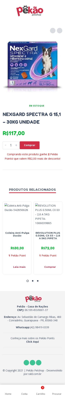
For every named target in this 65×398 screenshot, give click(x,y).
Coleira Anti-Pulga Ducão (17, 234)
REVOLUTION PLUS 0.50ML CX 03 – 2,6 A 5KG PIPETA (48, 235)
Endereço (10, 317)
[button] (28, 281)
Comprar (29, 145)
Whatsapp (22, 327)
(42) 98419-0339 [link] (39, 327)
